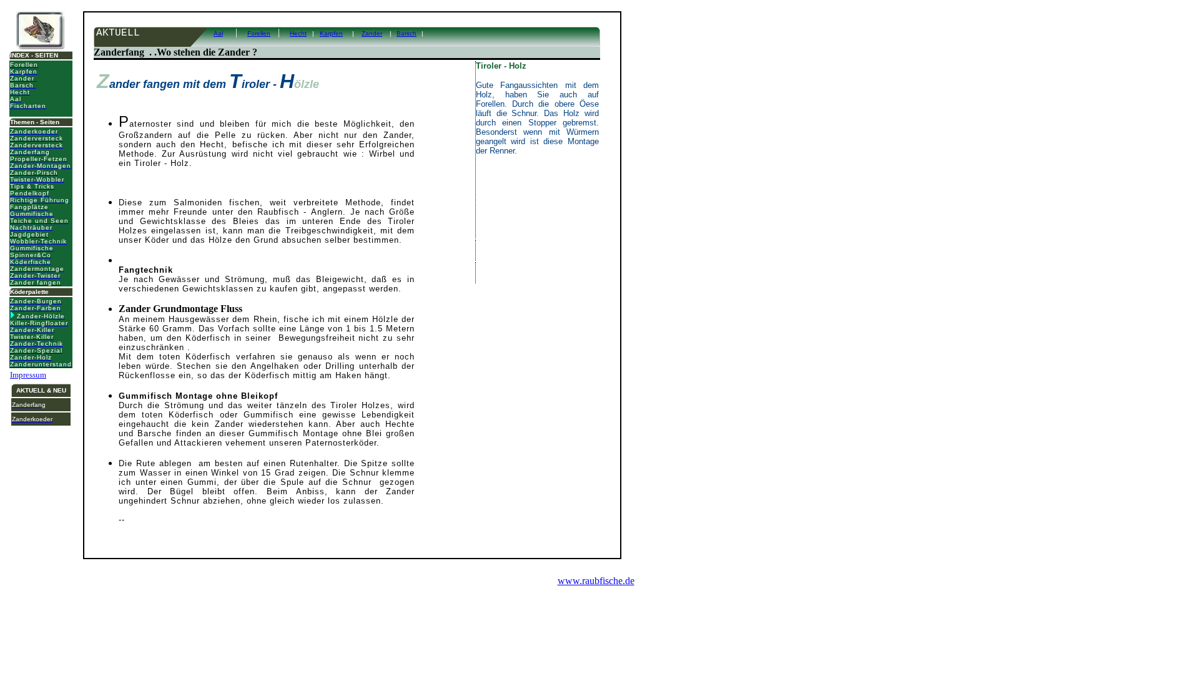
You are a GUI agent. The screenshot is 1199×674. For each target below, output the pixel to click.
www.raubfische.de (596, 580)
